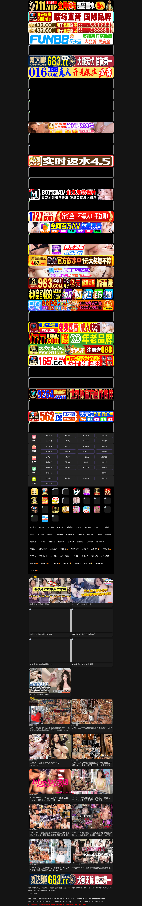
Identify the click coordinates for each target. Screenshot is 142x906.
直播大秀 (94, 556)
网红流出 (86, 451)
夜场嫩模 (80, 542)
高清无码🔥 (88, 563)
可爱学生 (86, 457)
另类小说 (49, 483)
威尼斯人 (33, 527)
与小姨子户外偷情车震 (81, 604)
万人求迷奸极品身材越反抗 (41, 664)
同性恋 (104, 473)
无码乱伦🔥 (107, 549)
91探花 (67, 451)
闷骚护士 (104, 462)
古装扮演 (49, 457)
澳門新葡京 (43, 549)
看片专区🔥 (67, 563)
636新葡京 (75, 549)
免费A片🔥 (45, 563)
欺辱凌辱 (49, 451)
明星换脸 (67, 462)
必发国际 (90, 542)
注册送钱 (88, 527)
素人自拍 (104, 441)
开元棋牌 (51, 527)
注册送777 (97, 527)
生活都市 (49, 478)
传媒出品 (49, 473)
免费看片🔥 (64, 549)
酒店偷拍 (108, 534)
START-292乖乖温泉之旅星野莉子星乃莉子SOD (92, 728)
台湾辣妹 (49, 446)
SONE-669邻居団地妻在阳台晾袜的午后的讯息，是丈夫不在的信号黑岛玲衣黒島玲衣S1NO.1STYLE (91, 800)
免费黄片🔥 (95, 549)
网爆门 (104, 468)
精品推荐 (49, 436)
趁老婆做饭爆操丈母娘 (39, 604)
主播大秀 (33, 542)
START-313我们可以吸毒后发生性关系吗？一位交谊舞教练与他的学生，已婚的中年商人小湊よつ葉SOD (50, 730)
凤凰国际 (60, 534)
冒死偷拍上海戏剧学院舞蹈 (83, 634)
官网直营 (60, 527)
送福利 (107, 527)
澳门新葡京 (100, 542)
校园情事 (67, 478)
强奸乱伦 (67, 436)
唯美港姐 (86, 446)
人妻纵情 (86, 478)
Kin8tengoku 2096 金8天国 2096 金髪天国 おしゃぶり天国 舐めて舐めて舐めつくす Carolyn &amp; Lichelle (49, 800)
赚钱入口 (78, 563)
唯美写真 (86, 468)
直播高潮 (81, 534)
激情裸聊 (85, 549)
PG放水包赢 (70, 534)
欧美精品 (86, 436)
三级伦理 (49, 441)
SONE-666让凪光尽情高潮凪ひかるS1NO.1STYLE (45, 763)
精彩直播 (90, 534)
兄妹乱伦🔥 (56, 563)
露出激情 (67, 468)
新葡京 (32, 534)
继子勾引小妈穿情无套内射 (41, 634)
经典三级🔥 (34, 563)
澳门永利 (70, 527)
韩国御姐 (67, 446)
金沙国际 (53, 556)
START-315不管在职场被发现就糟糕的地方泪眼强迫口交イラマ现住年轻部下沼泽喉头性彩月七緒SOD (50, 835)
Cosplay (86, 441)
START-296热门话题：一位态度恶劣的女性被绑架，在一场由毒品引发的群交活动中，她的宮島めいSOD (92, 835)
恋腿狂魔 (104, 457)
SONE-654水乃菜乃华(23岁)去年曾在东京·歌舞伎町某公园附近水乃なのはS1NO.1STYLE (49, 868)
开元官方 (33, 556)
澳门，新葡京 (64, 556)
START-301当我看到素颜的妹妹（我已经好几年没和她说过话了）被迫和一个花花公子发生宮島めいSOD (92, 765)
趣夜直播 (71, 542)
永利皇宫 (53, 549)
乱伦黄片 (52, 542)
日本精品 (67, 441)
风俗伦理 (104, 478)
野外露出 (104, 451)
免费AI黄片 (100, 563)
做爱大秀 (85, 556)
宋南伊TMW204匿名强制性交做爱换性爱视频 (91, 867)
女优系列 (67, 457)
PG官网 (41, 527)
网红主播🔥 (34, 570)
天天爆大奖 (43, 556)
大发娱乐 (33, 549)
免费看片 (75, 556)
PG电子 (78, 527)
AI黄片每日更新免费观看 (82, 664)
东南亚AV (104, 446)
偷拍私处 (61, 542)
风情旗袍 (49, 462)
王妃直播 (42, 542)
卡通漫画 (49, 468)
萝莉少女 (104, 436)
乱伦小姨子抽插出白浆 (39, 694)
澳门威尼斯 (105, 556)
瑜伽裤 (86, 462)
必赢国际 (50, 534)
